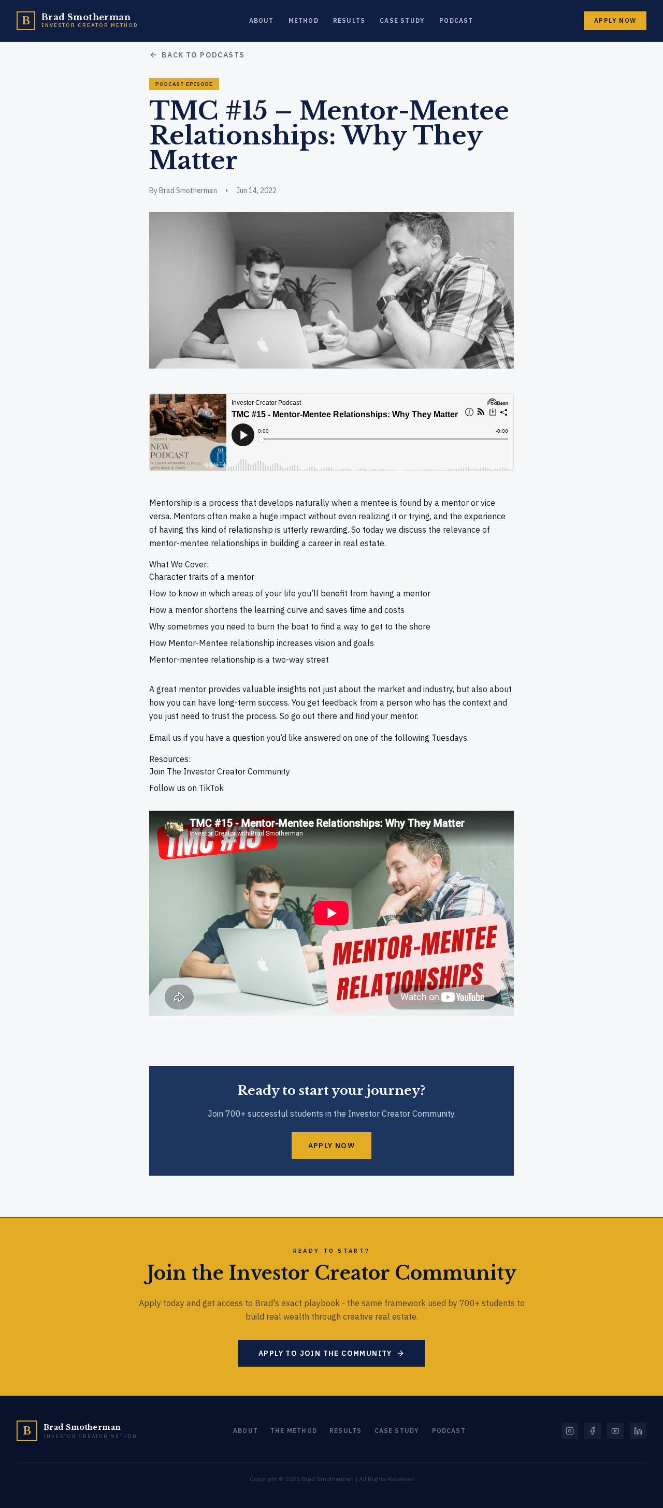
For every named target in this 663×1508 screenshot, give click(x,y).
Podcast (456, 20)
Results (349, 20)
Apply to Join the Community (325, 1353)
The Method (293, 1430)
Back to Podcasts (203, 55)
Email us (165, 738)
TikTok (211, 788)
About (261, 20)
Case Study (402, 20)
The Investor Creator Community (228, 771)
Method (304, 20)
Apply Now (615, 20)
